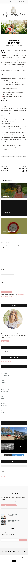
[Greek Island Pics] (7, 433)
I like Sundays (4, 394)
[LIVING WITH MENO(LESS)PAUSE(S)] (3, 524)
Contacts (25, 555)
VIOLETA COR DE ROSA (10, 551)
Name (2, 269)
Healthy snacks (4, 391)
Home (12, 555)
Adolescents (4, 373)
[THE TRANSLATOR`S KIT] (3, 518)
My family (3, 398)
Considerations (4, 384)
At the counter (4, 377)
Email (2, 276)
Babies (2, 380)
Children (3, 382)
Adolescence (4, 371)
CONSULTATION (5, 156)
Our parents (3, 403)
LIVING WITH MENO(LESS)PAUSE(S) (14, 520)
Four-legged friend (5, 389)
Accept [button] (13, 561)
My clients (3, 396)
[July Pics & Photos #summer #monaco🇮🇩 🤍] (20, 433)
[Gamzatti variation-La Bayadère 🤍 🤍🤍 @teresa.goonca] (7, 446)
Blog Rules (18, 555)
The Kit (2, 407)
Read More (18, 561)
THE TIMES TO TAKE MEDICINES (9, 231)
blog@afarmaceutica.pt (8, 505)
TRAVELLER (18, 156)
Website (2, 282)
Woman (2, 414)
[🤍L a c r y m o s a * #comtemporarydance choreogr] (20, 446)
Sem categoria (4, 405)
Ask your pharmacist (5, 375)
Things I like (3, 410)
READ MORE (5, 341)
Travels (2, 412)
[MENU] (6, 1)
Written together (14, 38)
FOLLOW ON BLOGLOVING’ (6, 361)
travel (12, 156)
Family (2, 387)
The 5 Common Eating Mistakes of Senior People (13, 214)
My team (2, 401)
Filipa (8, 149)
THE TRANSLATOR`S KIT (12, 514)
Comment (3, 249)
